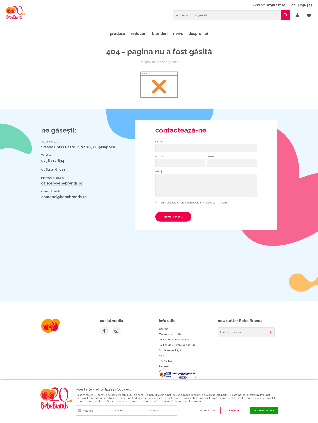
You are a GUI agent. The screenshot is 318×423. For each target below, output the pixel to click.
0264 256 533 (301, 5)
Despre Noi (165, 361)
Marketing (153, 410)
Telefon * (212, 156)
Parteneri (164, 366)
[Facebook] (104, 330)
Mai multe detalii (209, 410)
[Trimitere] (269, 332)
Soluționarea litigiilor (171, 350)
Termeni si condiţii (170, 334)
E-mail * (159, 156)
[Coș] (309, 15)
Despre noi (198, 33)
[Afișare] (223, 202)
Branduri (160, 33)
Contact (163, 329)
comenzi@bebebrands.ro (64, 197)
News (178, 33)
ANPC (162, 355)
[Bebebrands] (15, 12)
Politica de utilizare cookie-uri (177, 345)
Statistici (120, 410)
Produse (117, 33)
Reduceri (139, 33)
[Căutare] (285, 15)
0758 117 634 (277, 5)
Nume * (159, 141)
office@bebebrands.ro (62, 183)
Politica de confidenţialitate (175, 339)
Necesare (88, 410)
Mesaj (158, 171)
